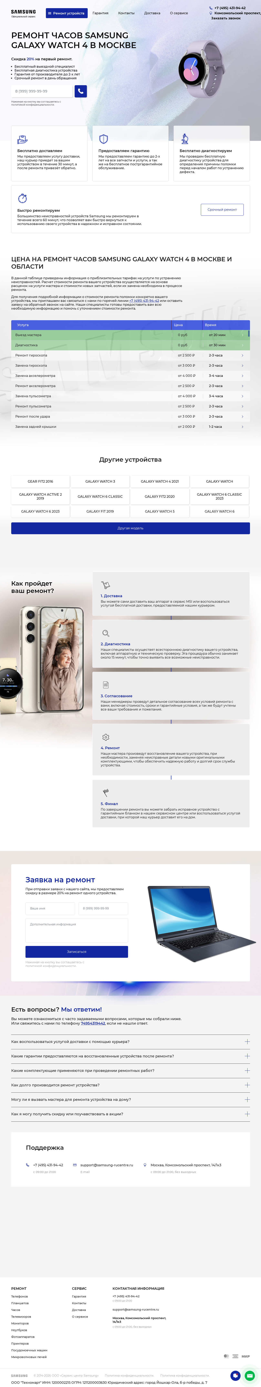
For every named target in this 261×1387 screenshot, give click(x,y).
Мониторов (20, 1323)
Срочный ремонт (222, 210)
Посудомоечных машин (29, 1350)
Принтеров (20, 1343)
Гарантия (79, 1296)
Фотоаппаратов (23, 1337)
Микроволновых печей (29, 1357)
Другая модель (130, 528)
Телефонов (19, 1296)
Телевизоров (21, 1317)
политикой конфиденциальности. (33, 104)
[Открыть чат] (235, 1376)
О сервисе (80, 1317)
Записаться (76, 952)
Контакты (79, 1303)
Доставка (79, 1310)
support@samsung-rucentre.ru (136, 1309)
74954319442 (93, 1023)
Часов (15, 1310)
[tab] (130, 1159)
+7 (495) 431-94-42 (144, 301)
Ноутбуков (19, 1330)
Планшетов (20, 1303)
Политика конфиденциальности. (129, 1375)
